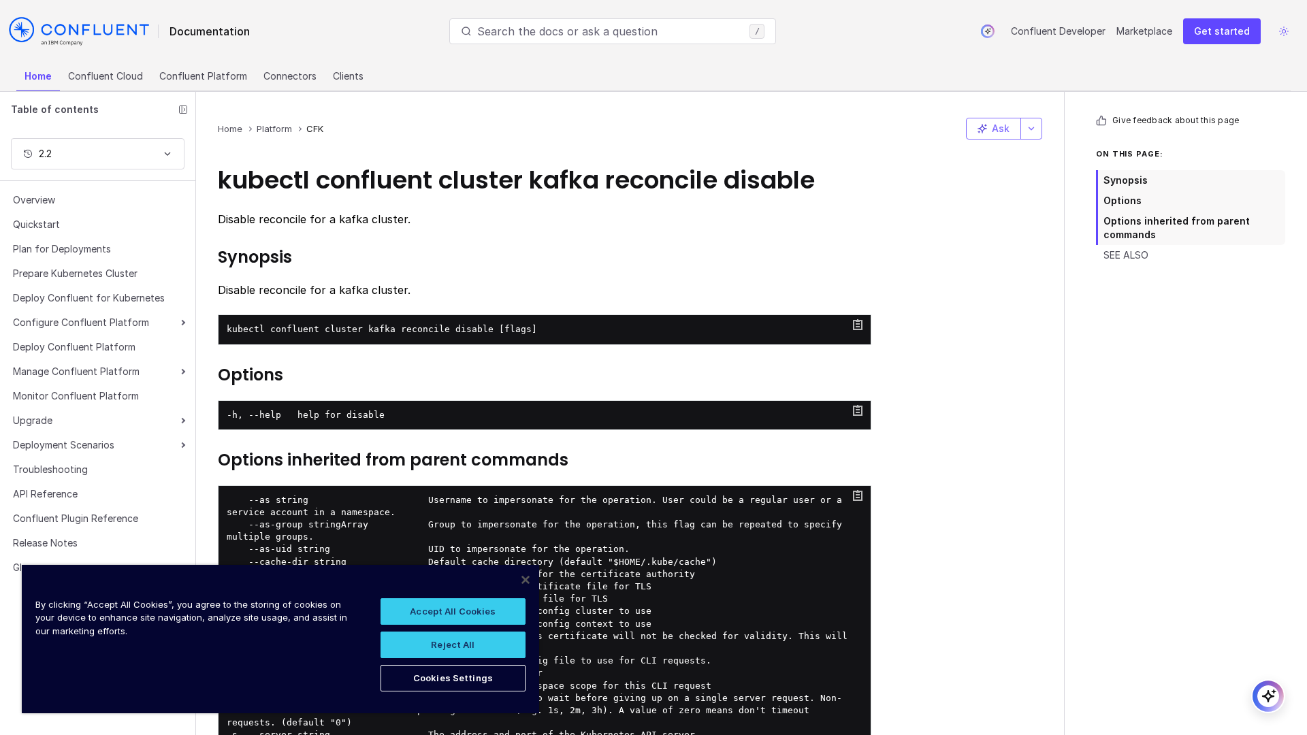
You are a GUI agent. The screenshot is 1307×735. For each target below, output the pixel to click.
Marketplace (1144, 31)
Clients (348, 76)
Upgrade (32, 420)
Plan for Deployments (62, 249)
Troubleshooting (50, 469)
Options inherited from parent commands (1176, 227)
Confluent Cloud (105, 76)
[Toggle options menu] (1031, 128)
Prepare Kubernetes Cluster (75, 273)
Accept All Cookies (453, 611)
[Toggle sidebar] (183, 109)
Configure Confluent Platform (81, 322)
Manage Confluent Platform (76, 371)
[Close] (525, 580)
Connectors (290, 76)
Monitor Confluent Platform (76, 396)
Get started (1222, 31)
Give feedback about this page (1175, 120)
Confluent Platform (203, 76)
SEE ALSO (1125, 255)
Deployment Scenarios (63, 445)
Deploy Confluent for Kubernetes (89, 298)
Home (38, 76)
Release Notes (45, 543)
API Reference (45, 494)
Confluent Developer (1058, 31)
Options (1122, 200)
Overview (34, 200)
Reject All (452, 644)
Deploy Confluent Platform (74, 347)
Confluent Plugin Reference (75, 518)
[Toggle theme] (1284, 31)
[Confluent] (79, 31)
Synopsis (1125, 180)
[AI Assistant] (987, 31)
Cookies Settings (453, 677)
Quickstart (36, 224)
